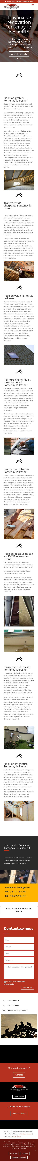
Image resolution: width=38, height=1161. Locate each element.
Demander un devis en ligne (19, 910)
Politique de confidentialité (19, 1157)
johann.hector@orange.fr (17, 1010)
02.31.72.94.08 (13, 1005)
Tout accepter (13, 1153)
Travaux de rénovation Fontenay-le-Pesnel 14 (19, 24)
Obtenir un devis (19, 54)
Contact (19, 1074)
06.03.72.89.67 (14, 1000)
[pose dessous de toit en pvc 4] (19, 652)
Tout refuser (24, 1153)
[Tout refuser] (35, 1150)
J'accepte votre (14, 983)
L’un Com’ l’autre (15, 1136)
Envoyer (27, 988)
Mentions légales (26, 1134)
